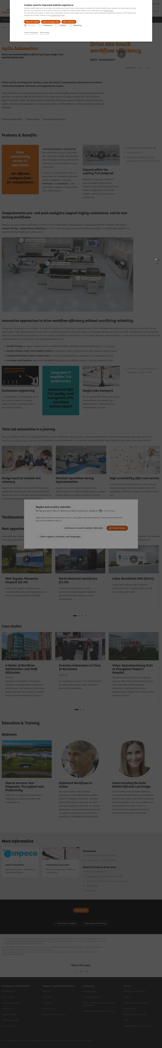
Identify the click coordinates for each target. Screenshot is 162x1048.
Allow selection (69, 22)
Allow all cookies (32, 22)
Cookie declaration (31, 32)
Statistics (62, 25)
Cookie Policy (108, 10)
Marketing (77, 25)
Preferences (47, 25)
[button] (158, 261)
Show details (44, 32)
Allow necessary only (51, 22)
